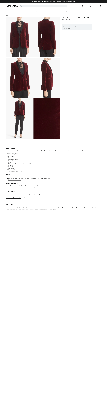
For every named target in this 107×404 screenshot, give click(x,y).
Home (74, 11)
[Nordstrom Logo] (12, 6)
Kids (59, 11)
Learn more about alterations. (14, 179)
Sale (87, 11)
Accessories (51, 11)
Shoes (42, 11)
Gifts (81, 11)
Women (21, 11)
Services (95, 11)
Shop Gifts (13, 200)
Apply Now (72, 1)
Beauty (35, 11)
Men (28, 11)
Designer (66, 11)
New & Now (12, 11)
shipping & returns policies (38, 187)
